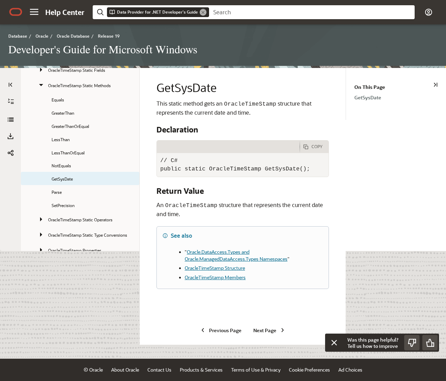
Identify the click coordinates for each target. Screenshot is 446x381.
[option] (400, 97)
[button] (34, 12)
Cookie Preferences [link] (309, 370)
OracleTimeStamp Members (215, 277)
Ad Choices (350, 370)
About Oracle (125, 370)
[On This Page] (435, 84)
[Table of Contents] (10, 84)
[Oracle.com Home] (15, 12)
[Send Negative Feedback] (412, 342)
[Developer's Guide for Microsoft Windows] (10, 119)
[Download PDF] (10, 136)
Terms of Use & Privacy (255, 370)
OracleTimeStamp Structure (215, 268)
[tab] (228, 146)
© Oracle (93, 370)
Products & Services (201, 370)
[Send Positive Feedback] (430, 342)
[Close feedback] (334, 342)
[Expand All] (10, 101)
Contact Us (159, 370)
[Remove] (203, 12)
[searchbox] (311, 12)
